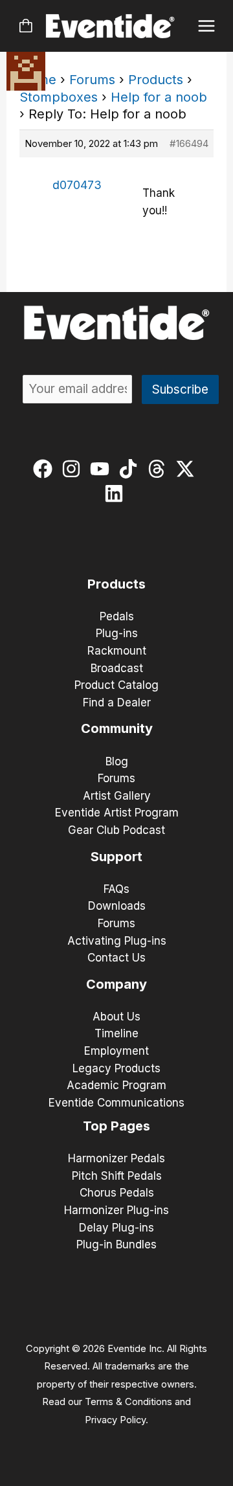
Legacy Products (116, 1068)
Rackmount (116, 650)
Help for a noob (159, 97)
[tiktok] (131, 468)
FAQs (116, 889)
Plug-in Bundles (116, 1244)
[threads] (159, 468)
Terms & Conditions (128, 1402)
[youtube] (102, 468)
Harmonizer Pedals (116, 1158)
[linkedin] (116, 493)
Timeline (116, 1033)
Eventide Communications (116, 1102)
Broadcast (117, 668)
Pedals (117, 616)
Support (116, 856)
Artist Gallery (117, 795)
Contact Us (116, 957)
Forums (92, 79)
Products (155, 79)
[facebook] (45, 468)
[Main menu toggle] (207, 26)
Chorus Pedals (117, 1192)
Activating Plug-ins (116, 940)
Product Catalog (116, 685)
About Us (116, 1016)
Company (116, 984)
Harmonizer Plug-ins (116, 1210)
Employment (116, 1050)
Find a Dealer (117, 702)
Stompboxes (58, 97)
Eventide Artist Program (117, 812)
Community (117, 728)
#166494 (189, 143)
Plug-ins (117, 633)
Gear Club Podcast (116, 830)
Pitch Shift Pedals (117, 1175)
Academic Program (116, 1085)
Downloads (117, 905)
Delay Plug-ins (116, 1227)
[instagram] (74, 468)
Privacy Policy (115, 1420)
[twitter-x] (188, 468)
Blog (116, 761)
